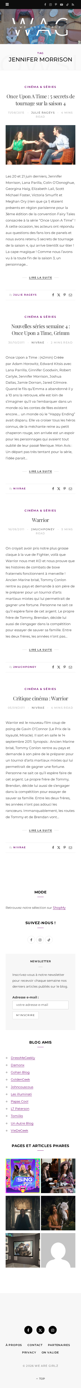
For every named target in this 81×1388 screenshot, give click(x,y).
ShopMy (59, 908)
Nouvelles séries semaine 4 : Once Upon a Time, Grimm (40, 329)
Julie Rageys (43, 112)
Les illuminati (21, 1094)
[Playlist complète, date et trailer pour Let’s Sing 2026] (23, 1177)
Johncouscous (22, 1087)
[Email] (70, 295)
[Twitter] (58, 295)
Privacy (29, 1352)
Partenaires (59, 1345)
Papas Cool (19, 1101)
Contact (35, 1345)
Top (41, 1378)
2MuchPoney (43, 529)
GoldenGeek (20, 1079)
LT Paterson (20, 1109)
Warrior (40, 519)
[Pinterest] (64, 295)
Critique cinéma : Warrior (40, 698)
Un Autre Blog (22, 1123)
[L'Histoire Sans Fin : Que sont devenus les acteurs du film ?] (58, 1214)
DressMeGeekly (23, 1058)
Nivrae (38, 342)
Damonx (17, 1065)
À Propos (14, 1345)
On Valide (50, 1352)
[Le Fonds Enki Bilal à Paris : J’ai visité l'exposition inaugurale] (23, 1251)
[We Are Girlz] (40, 27)
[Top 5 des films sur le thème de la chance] (58, 1251)
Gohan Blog (20, 1072)
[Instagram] (53, 1330)
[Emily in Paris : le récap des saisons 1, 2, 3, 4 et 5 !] (58, 1177)
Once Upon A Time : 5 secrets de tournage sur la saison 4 (40, 100)
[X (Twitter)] (40, 1330)
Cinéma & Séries (40, 87)
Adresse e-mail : (25, 997)
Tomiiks (17, 1116)
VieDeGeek (19, 1131)
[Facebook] (53, 295)
